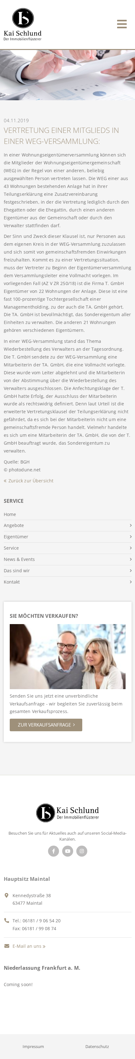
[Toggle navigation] (122, 23)
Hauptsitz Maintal (27, 878)
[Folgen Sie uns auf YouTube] (67, 851)
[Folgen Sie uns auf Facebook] (53, 851)
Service (11, 548)
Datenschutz (97, 1046)
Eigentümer (16, 537)
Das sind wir (17, 570)
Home (10, 514)
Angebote (14, 525)
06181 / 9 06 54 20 (42, 921)
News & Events (19, 559)
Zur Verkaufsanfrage (44, 725)
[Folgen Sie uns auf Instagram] (81, 851)
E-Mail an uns (26, 946)
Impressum (33, 1046)
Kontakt (12, 582)
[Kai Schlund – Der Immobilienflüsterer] (67, 815)
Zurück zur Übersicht (31, 481)
